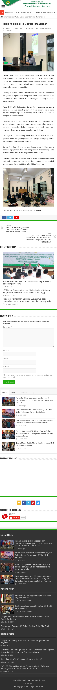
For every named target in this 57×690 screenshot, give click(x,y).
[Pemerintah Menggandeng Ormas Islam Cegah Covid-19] (7, 598)
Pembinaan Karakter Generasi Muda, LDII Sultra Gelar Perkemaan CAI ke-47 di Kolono (34, 555)
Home (4, 17)
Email (5, 359)
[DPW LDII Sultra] (28, 4)
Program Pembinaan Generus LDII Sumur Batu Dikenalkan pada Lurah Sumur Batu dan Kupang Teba (27, 300)
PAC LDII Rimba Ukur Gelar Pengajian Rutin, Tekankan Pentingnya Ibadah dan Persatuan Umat (25, 667)
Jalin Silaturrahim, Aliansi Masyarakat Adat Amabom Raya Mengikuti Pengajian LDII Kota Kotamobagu (38, 238)
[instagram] (38, 503)
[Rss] (19, 503)
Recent (4, 392)
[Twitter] (28, 503)
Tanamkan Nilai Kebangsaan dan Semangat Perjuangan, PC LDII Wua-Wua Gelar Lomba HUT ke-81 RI (34, 400)
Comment (7, 327)
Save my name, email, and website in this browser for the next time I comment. (27, 376)
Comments (24, 392)
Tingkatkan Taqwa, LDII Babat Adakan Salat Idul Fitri (25, 626)
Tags (33, 392)
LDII (43, 680)
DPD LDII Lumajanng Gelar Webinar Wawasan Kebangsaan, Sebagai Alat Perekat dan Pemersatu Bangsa (28, 651)
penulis (7, 28)
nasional (11, 17)
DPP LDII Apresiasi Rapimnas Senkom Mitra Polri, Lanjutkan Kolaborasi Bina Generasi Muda (32, 566)
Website (6, 367)
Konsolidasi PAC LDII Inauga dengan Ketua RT (21, 659)
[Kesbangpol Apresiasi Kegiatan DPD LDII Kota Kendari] (7, 609)
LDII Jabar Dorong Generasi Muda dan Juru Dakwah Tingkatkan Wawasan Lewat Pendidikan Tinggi (26, 291)
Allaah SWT (25, 680)
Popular (14, 392)
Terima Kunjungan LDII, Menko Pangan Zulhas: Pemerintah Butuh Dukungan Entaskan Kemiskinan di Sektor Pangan (35, 433)
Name (6, 350)
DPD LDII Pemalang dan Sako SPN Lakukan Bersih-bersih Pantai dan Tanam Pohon (18, 229)
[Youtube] (33, 503)
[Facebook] (24, 503)
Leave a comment (45, 28)
